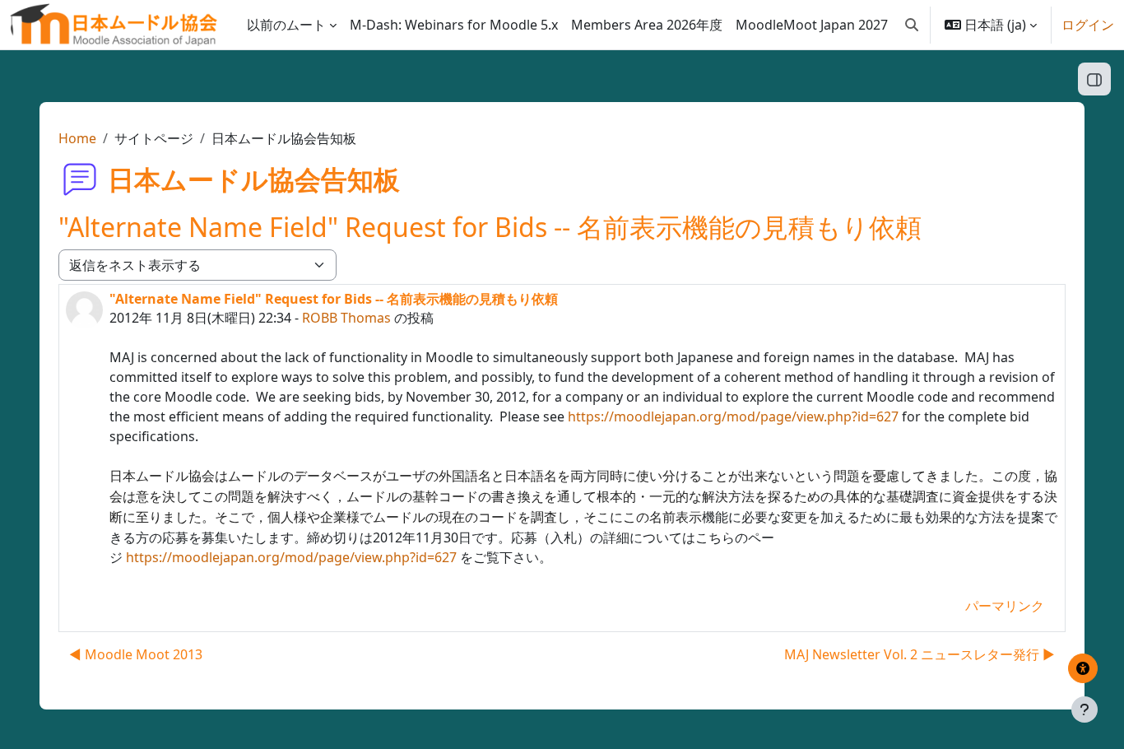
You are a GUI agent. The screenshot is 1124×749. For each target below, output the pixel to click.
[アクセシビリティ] (1083, 668)
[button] (912, 24)
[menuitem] (453, 24)
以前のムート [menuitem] (286, 25)
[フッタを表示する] (1084, 709)
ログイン (1087, 25)
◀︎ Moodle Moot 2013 (135, 654)
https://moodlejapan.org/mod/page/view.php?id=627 (733, 416)
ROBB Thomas (346, 318)
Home (77, 138)
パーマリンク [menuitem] (1004, 606)
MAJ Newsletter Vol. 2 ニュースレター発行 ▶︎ (919, 654)
